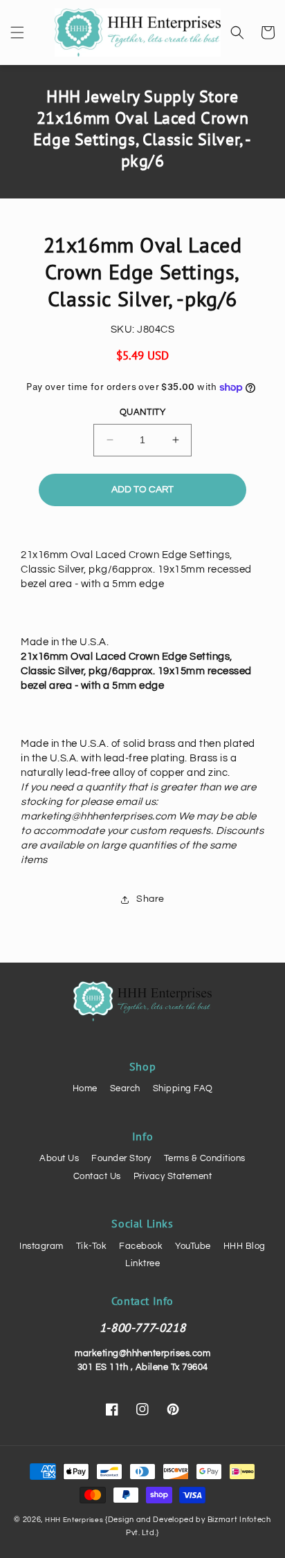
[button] (17, 32)
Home (85, 1088)
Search (125, 1088)
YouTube (193, 1246)
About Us (59, 1158)
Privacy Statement (173, 1176)
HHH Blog (244, 1246)
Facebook (141, 1246)
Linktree (142, 1263)
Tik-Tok (91, 1246)
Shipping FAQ (183, 1088)
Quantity (142, 412)
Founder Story (121, 1158)
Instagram (41, 1246)
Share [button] (150, 899)
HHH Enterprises (75, 1520)
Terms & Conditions (205, 1158)
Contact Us (97, 1176)
